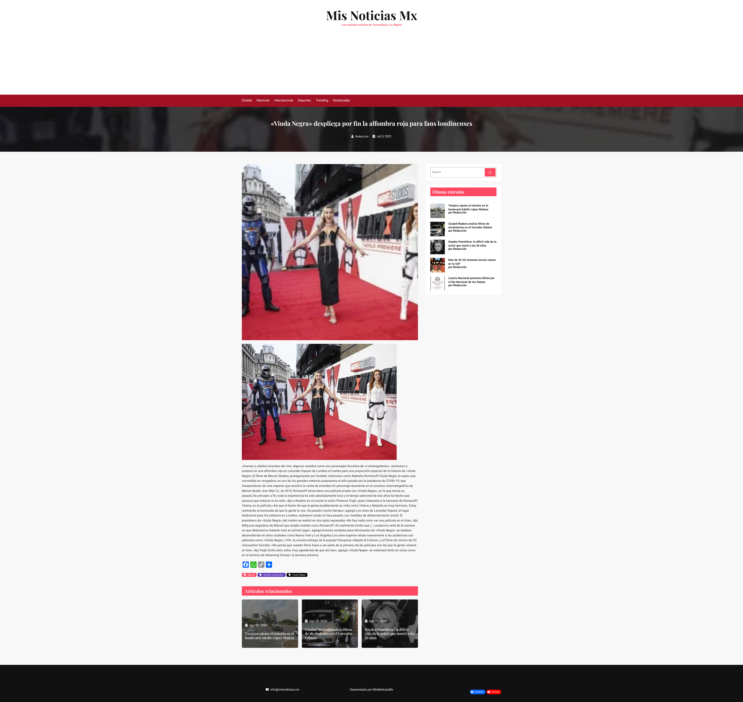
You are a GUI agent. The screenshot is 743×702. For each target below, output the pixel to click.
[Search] (490, 172)
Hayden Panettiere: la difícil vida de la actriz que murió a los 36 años (389, 634)
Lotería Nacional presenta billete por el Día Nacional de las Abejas (471, 280)
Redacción (362, 136)
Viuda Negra (299, 575)
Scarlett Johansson (273, 575)
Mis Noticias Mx (371, 15)
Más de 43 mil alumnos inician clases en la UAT (472, 262)
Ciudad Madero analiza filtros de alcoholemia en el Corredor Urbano (329, 634)
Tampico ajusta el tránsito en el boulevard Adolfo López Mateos (269, 636)
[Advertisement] (371, 66)
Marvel (251, 575)
